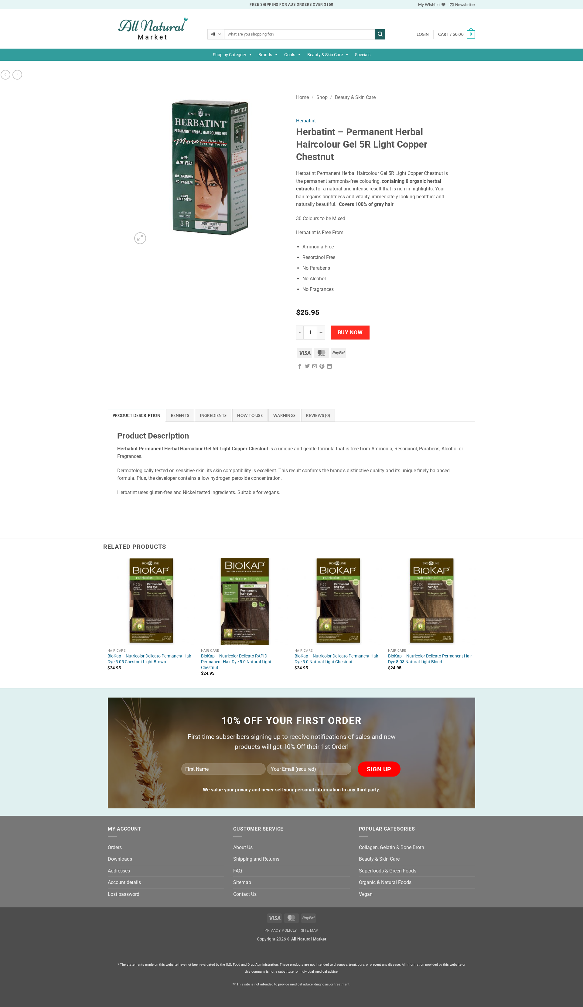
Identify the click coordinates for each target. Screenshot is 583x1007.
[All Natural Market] (153, 29)
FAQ (237, 871)
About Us (243, 847)
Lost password (123, 894)
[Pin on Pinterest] (321, 366)
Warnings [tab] (284, 415)
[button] (462, 4)
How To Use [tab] (250, 415)
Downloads (120, 859)
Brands (265, 54)
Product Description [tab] (136, 415)
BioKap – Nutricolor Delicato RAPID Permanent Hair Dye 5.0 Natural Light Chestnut (236, 662)
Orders (115, 847)
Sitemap (242, 882)
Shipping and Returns (256, 859)
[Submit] (380, 34)
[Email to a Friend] (314, 366)
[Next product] (5, 74)
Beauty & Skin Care (325, 54)
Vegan (366, 894)
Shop (322, 97)
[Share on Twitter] (307, 366)
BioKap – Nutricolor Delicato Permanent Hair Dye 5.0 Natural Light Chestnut (336, 659)
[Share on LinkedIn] (329, 366)
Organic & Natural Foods (385, 882)
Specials (362, 54)
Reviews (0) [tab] (318, 415)
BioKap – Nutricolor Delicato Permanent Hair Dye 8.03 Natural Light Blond (430, 659)
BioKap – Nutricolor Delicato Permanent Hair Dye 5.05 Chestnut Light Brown (149, 659)
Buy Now (350, 332)
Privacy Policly (280, 930)
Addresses (119, 871)
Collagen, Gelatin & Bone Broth (391, 847)
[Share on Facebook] (299, 366)
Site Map (310, 930)
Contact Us (245, 894)
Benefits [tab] (180, 415)
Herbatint (306, 121)
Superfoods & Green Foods (387, 871)
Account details (124, 882)
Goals (289, 54)
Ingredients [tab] (213, 415)
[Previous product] (17, 74)
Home (302, 97)
